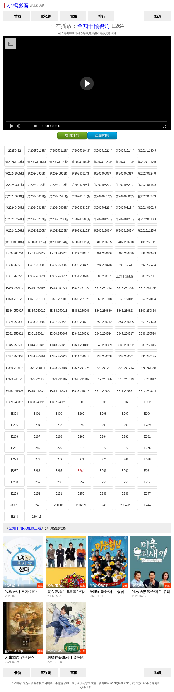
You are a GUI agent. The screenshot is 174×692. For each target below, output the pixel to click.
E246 (36, 505)
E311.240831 (125, 391)
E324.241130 (147, 368)
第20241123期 (14, 162)
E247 (147, 493)
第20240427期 (147, 196)
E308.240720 (36, 402)
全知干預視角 (93, 26)
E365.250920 (36, 310)
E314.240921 (58, 391)
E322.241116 (36, 379)
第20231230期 (36, 230)
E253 (14, 493)
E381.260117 (147, 276)
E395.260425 (80, 265)
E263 (103, 470)
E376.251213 (103, 288)
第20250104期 (81, 150)
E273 (36, 459)
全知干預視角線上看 (25, 528)
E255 (125, 482)
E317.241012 (147, 379)
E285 (80, 436)
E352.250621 (14, 333)
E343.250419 (58, 345)
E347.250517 (125, 333)
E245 (103, 505)
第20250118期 (36, 150)
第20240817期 (14, 185)
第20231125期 (147, 230)
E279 (58, 448)
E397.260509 (36, 265)
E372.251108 (58, 299)
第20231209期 (103, 230)
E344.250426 (36, 345)
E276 (125, 448)
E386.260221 (36, 276)
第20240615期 (147, 185)
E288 (14, 436)
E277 (103, 448)
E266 (36, 470)
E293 (58, 425)
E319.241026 (103, 379)
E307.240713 (58, 402)
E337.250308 (14, 356)
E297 (125, 413)
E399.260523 (147, 253)
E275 (147, 448)
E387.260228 (14, 276)
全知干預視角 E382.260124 (125, 278)
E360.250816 (147, 310)
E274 (14, 459)
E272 (58, 459)
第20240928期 (36, 173)
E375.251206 (125, 288)
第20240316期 (125, 207)
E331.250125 (147, 356)
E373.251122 (14, 299)
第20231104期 (58, 242)
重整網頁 (102, 135)
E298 (103, 413)
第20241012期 (147, 162)
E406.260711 (147, 242)
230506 (58, 505)
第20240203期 (81, 219)
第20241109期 (58, 162)
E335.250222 (58, 356)
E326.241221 (103, 368)
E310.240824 (147, 391)
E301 (36, 413)
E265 (58, 470)
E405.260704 (14, 253)
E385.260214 (58, 276)
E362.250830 (103, 310)
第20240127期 (103, 219)
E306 (80, 402)
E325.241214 (125, 368)
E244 (147, 505)
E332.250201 (125, 356)
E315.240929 (36, 391)
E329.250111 (36, 368)
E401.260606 (103, 253)
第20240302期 (147, 207)
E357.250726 (58, 322)
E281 (14, 448)
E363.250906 (80, 310)
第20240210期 (58, 219)
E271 (80, 459)
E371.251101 (36, 299)
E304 (125, 402)
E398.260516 (14, 265)
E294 (36, 425)
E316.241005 (14, 391)
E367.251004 (147, 299)
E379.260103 (36, 288)
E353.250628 (147, 322)
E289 (147, 425)
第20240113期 (147, 219)
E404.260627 (36, 253)
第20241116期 (36, 162)
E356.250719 (80, 322)
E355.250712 (103, 322)
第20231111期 (37, 242)
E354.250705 (125, 322)
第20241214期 (125, 150)
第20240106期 (14, 230)
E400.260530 (125, 253)
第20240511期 (103, 196)
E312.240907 (103, 391)
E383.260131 (103, 276)
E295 (14, 425)
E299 (80, 413)
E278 (80, 448)
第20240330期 (81, 207)
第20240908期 (103, 173)
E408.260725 (103, 242)
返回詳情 (72, 135)
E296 (147, 413)
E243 (14, 516)
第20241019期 (125, 162)
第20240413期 (36, 207)
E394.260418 (103, 265)
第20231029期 (81, 242)
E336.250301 (36, 356)
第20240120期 (125, 219)
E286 (58, 436)
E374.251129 (147, 288)
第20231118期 (14, 242)
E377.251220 (80, 288)
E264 (80, 470)
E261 (147, 470)
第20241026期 (103, 162)
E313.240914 (80, 391)
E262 (125, 470)
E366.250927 (14, 310)
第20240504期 (125, 196)
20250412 (14, 150)
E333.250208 (103, 356)
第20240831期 (125, 173)
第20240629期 (103, 185)
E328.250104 (58, 368)
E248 (125, 493)
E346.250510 (147, 333)
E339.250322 (125, 345)
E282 (147, 436)
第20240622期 (125, 185)
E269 (125, 459)
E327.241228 (80, 368)
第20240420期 (14, 207)
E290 (125, 425)
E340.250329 (103, 345)
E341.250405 (80, 345)
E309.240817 (14, 402)
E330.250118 (14, 368)
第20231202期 (125, 230)
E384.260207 (80, 276)
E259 (36, 482)
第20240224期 (14, 219)
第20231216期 (81, 230)
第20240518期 (81, 196)
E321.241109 (58, 379)
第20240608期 (14, 196)
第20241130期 (147, 150)
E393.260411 (125, 265)
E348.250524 (103, 333)
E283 (125, 436)
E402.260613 (80, 253)
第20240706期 (81, 185)
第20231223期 (58, 230)
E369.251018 (103, 299)
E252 (36, 493)
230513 (14, 505)
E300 (58, 413)
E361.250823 (125, 310)
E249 (103, 493)
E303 (14, 413)
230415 (36, 516)
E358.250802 (36, 322)
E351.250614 (36, 333)
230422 (125, 505)
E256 (103, 482)
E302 (147, 402)
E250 (80, 493)
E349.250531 (80, 333)
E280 (36, 448)
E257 (80, 482)
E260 (14, 482)
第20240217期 (36, 219)
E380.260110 (14, 288)
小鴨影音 (18, 5)
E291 (103, 425)
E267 (14, 470)
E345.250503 (14, 345)
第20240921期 (58, 173)
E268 (147, 459)
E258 (58, 482)
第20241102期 (81, 162)
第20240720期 (36, 185)
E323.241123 (14, 379)
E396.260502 (58, 265)
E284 (103, 436)
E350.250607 (58, 333)
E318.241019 (125, 379)
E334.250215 (80, 356)
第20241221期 (103, 150)
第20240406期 (58, 207)
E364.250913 (58, 310)
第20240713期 (58, 185)
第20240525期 (58, 196)
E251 (58, 493)
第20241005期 (14, 173)
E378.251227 (58, 288)
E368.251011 (125, 299)
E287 (36, 436)
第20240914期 (81, 173)
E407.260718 (125, 242)
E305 (103, 402)
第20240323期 (103, 207)
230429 (81, 505)
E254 (147, 482)
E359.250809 (14, 322)
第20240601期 (36, 196)
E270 (103, 459)
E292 (80, 425)
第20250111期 (59, 150)
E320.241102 (80, 379)
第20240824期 (147, 173)
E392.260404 (147, 265)
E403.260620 (58, 253)
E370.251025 (80, 299)
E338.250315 (147, 345)
